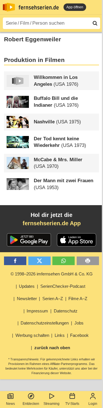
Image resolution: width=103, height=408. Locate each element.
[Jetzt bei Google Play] (29, 239)
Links (60, 335)
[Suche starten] (95, 23)
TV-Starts (72, 404)
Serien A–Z (52, 298)
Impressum (37, 310)
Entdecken (31, 404)
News (10, 404)
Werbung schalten (32, 335)
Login (92, 404)
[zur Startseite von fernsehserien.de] (9, 7)
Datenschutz (66, 310)
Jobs (79, 322)
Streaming (51, 404)
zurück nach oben (52, 347)
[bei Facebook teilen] (15, 261)
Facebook (79, 335)
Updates (27, 286)
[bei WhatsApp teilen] (63, 261)
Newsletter (27, 298)
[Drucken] (88, 261)
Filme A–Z (77, 298)
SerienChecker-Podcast (62, 286)
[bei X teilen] (39, 261)
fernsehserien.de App (52, 223)
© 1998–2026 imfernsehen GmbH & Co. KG (52, 273)
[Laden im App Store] (76, 239)
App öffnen (74, 7)
